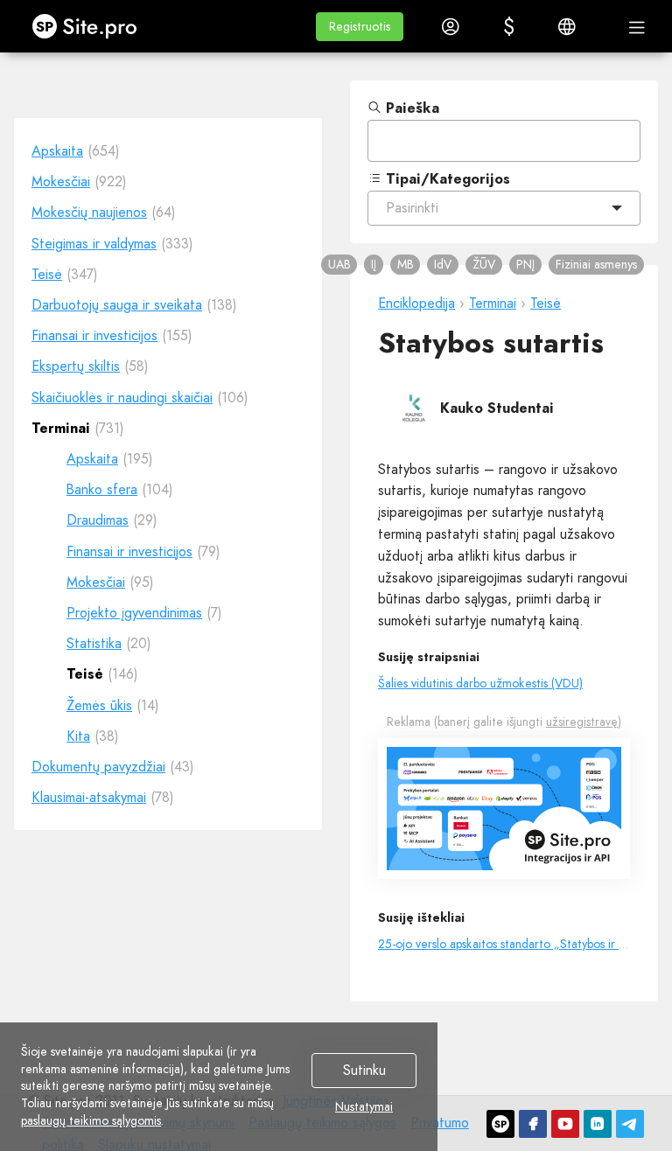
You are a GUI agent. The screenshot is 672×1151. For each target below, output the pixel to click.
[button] (359, 26)
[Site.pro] (500, 1124)
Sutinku (364, 1071)
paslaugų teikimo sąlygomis (91, 1120)
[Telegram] (630, 1124)
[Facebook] (533, 1124)
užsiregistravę (582, 721)
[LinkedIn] (598, 1124)
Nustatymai (364, 1107)
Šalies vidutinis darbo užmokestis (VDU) (480, 683)
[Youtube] (565, 1124)
